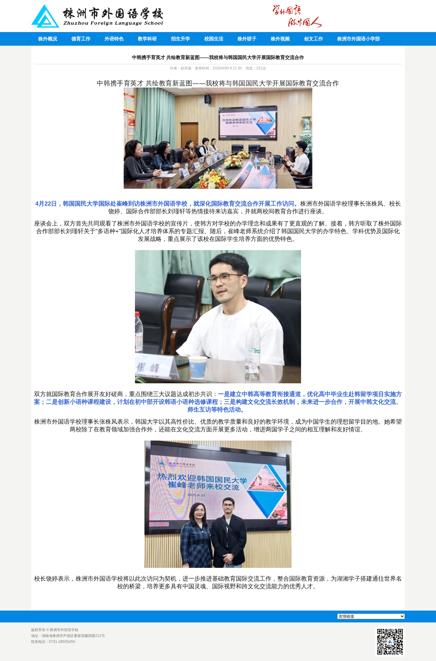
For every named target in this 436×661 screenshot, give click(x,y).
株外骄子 (247, 38)
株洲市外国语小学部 (358, 38)
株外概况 (47, 38)
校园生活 (213, 38)
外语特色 (114, 38)
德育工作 (80, 38)
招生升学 (180, 38)
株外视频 (280, 38)
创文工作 (313, 38)
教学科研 (147, 38)
